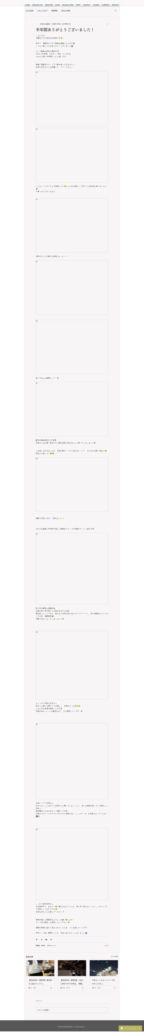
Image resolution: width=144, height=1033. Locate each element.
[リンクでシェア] (51, 939)
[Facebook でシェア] (37, 939)
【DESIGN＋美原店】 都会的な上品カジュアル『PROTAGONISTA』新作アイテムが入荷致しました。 (40, 982)
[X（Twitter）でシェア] (41, 939)
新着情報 (54, 10)
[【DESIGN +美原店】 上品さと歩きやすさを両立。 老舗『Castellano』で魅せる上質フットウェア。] (72, 968)
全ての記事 (29, 10)
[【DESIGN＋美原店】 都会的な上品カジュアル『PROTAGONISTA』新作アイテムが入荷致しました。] (40, 968)
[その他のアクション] (107, 24)
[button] (115, 10)
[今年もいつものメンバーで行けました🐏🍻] (104, 968)
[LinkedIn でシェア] (46, 939)
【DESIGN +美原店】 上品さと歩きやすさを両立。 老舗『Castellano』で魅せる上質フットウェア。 (72, 982)
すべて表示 (114, 956)
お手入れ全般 (65, 10)
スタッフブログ (42, 10)
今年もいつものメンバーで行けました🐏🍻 (103, 982)
